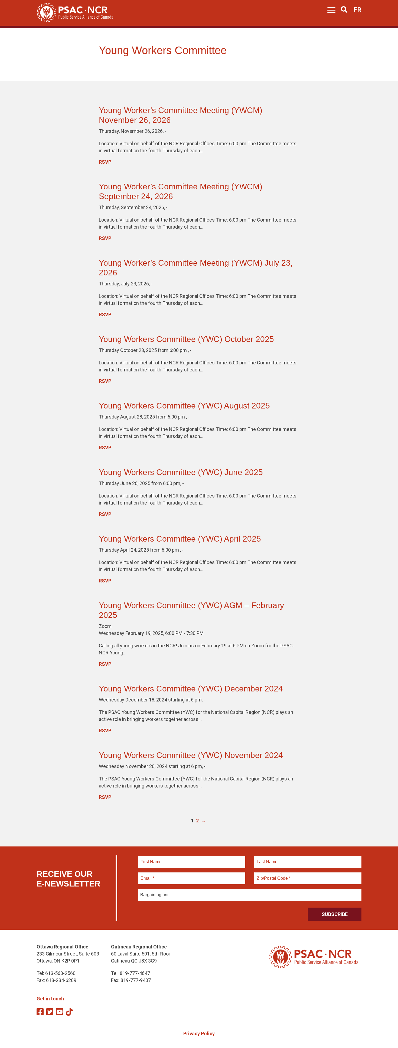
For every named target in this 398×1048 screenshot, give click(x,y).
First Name (151, 858)
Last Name (266, 858)
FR (357, 10)
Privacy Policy (199, 1033)
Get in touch (50, 998)
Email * (147, 875)
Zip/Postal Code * (272, 875)
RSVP (105, 162)
